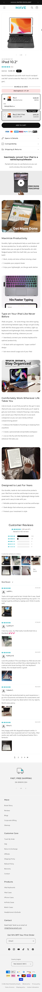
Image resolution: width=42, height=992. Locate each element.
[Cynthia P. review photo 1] (7, 641)
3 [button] (21, 757)
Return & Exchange (10, 849)
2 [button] (18, 757)
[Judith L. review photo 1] (7, 611)
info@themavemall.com (13, 928)
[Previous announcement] (4, 2)
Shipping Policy (9, 859)
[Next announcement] (38, 2)
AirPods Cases (9, 902)
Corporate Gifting (10, 820)
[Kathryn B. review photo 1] (7, 676)
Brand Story (8, 805)
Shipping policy (20, 987)
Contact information (33, 987)
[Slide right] (25, 55)
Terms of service (9, 987)
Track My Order (9, 839)
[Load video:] (21, 183)
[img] (6, 588)
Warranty (7, 869)
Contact (7, 874)
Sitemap (7, 825)
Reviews (7, 810)
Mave (7, 984)
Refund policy (26, 984)
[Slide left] (16, 55)
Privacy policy (36, 984)
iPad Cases (8, 892)
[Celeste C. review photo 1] (7, 711)
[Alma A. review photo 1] (7, 745)
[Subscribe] (33, 941)
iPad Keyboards (9, 887)
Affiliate (7, 854)
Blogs (6, 815)
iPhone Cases (9, 897)
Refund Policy (9, 864)
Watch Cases (8, 907)
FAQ (5, 844)
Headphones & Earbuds (12, 912)
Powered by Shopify (15, 984)
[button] (4, 7)
